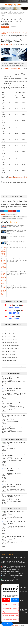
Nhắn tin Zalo (15, 600)
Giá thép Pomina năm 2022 (7, 216)
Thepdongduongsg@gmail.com (16, 575)
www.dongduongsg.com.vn (15, 579)
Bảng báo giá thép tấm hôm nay (9, 342)
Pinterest (14, 211)
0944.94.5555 (14, 319)
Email (18, 211)
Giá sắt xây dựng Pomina (11, 214)
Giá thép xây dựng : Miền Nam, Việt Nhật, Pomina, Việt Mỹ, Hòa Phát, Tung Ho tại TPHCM (16, 273)
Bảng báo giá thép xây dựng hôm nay (10, 345)
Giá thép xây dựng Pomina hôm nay (9, 218)
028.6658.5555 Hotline (10, 604)
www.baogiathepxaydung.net (7, 580)
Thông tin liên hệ (7, 623)
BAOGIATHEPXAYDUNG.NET (14, 625)
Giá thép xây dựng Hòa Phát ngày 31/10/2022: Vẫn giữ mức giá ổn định (17, 243)
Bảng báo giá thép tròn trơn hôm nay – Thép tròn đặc (14, 366)
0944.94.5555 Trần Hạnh (11, 608)
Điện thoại (6, 599)
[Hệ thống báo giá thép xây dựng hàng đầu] (14, 5)
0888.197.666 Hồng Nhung (11, 615)
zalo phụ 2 (17, 316)
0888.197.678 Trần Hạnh (11, 619)
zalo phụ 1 (17, 311)
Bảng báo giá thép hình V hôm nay (10, 336)
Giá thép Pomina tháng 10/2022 (20, 216)
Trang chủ (4, 12)
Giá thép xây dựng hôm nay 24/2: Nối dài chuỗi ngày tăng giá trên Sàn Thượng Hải (17, 260)
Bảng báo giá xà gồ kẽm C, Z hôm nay (10, 348)
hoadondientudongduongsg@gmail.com (10, 577)
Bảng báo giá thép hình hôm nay (9, 328)
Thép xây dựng (13, 12)
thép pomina (19, 218)
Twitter (6, 211)
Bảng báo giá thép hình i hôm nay (9, 330)
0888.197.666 (14, 313)
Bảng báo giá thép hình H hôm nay (10, 333)
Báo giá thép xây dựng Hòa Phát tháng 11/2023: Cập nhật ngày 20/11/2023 (16, 232)
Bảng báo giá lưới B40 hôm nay (9, 360)
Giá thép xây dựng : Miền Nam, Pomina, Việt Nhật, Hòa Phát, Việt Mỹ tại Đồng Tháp (17, 288)
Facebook (2, 211)
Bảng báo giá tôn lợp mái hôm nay (9, 357)
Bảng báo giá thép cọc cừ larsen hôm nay (11, 369)
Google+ (10, 211)
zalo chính (17, 305)
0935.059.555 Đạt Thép (10, 612)
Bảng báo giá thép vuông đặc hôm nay (10, 363)
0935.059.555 (14, 307)
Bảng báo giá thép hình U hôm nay (10, 339)
